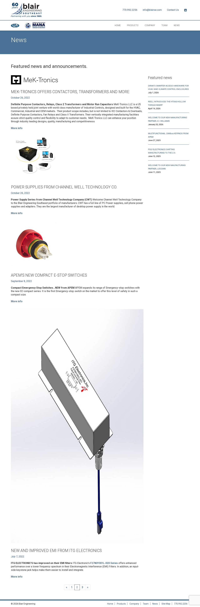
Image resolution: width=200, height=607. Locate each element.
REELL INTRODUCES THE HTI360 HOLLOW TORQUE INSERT (167, 103)
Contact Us (173, 9)
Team (164, 25)
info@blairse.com (152, 9)
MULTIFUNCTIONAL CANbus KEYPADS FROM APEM (168, 135)
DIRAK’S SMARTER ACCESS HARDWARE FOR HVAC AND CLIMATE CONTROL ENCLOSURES (168, 87)
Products (132, 25)
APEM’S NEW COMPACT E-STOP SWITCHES (49, 275)
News (177, 25)
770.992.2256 (129, 9)
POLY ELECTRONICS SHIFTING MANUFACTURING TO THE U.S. (162, 151)
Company (150, 25)
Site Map (166, 603)
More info (16, 128)
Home (118, 25)
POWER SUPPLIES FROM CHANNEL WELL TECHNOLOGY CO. (64, 187)
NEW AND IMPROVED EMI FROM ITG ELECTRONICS (56, 550)
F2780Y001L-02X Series (104, 563)
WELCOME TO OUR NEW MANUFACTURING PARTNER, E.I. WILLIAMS (167, 119)
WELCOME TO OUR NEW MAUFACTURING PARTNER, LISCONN (167, 167)
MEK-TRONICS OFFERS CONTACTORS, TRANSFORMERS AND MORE (70, 92)
